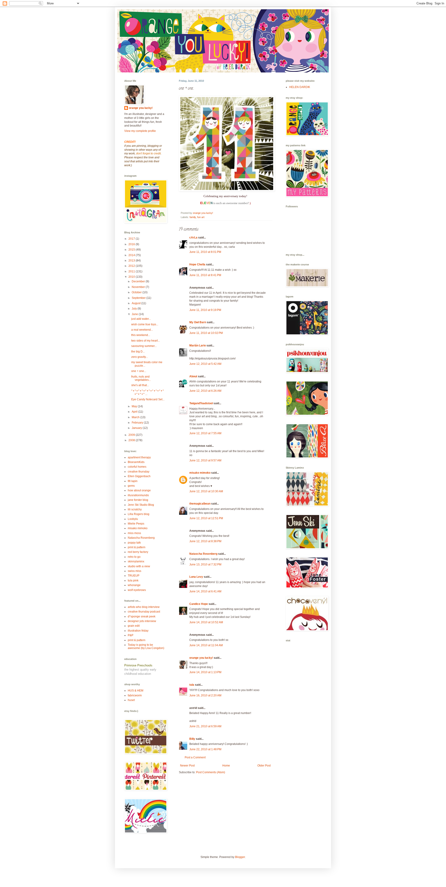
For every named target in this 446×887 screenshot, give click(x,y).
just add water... (141, 318)
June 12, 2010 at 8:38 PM (205, 541)
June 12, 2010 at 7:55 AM (205, 433)
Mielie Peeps (136, 523)
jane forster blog (138, 500)
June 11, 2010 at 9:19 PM (205, 310)
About (193, 376)
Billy (192, 738)
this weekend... (140, 335)
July (135, 308)
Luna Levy (196, 576)
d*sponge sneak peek (141, 616)
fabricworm (135, 695)
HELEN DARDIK (299, 87)
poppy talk (134, 542)
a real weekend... (142, 329)
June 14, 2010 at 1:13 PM (205, 672)
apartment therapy (139, 457)
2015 (132, 249)
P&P (130, 635)
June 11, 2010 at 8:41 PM (205, 275)
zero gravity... (139, 357)
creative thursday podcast (144, 611)
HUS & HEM (135, 690)
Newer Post (187, 765)
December (139, 281)
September (139, 298)
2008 (132, 440)
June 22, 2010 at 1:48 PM (205, 749)
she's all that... (140, 385)
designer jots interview (142, 621)
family (193, 217)
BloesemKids (136, 462)
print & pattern (136, 547)
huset (131, 700)
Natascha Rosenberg (203, 553)
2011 (132, 271)
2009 (132, 435)
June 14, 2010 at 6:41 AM (205, 591)
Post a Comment (195, 757)
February (138, 422)
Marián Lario (197, 345)
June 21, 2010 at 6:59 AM (205, 726)
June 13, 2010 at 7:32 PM (205, 564)
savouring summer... (144, 346)
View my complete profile (140, 131)
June (135, 314)
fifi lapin (133, 481)
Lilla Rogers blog (138, 514)
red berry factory (138, 552)
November (139, 287)
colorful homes (137, 466)
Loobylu (133, 519)
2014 (132, 255)
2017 (132, 238)
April (135, 411)
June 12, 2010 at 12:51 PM (206, 518)
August (136, 303)
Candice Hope (198, 604)
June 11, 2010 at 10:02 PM (206, 333)
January (137, 428)
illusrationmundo (138, 495)
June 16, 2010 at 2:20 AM (205, 695)
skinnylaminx (136, 561)
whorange (134, 585)
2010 (132, 276)
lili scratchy (135, 509)
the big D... (138, 351)
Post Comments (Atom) (210, 772)
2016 (132, 244)
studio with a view (139, 566)
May (135, 406)
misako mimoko (199, 472)
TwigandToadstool (201, 403)
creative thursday (138, 471)
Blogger (240, 857)
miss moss (134, 533)
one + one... (138, 371)
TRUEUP (133, 575)
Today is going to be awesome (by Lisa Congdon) (146, 646)
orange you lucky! (201, 657)
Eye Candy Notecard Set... (147, 399)
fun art (200, 217)
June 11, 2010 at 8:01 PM (205, 252)
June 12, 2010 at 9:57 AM (205, 460)
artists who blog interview (144, 607)
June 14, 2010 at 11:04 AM (206, 645)
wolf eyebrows (137, 590)
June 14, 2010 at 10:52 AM (206, 622)
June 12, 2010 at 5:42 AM (205, 363)
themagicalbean (199, 503)
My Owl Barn (197, 322)
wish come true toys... (144, 324)
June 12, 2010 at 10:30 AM (206, 491)
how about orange (139, 490)
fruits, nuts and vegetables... (141, 378)
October (137, 292)
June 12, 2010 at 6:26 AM (205, 390)
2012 (132, 265)
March (136, 417)
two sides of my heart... (145, 340)
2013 (132, 260)
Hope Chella (197, 264)
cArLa (193, 237)
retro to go (134, 556)
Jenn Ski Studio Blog (141, 504)
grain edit (134, 625)
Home (226, 765)
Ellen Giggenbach (139, 476)
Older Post (264, 765)
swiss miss (134, 571)
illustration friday (138, 630)
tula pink (133, 580)
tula (191, 684)
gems (131, 485)
